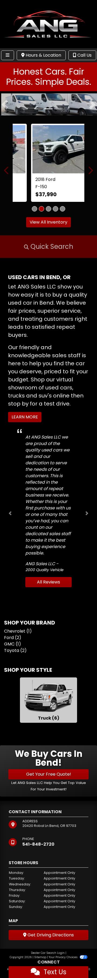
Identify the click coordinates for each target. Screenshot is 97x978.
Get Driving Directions (50, 935)
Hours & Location (43, 55)
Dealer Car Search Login (48, 953)
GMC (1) (12, 644)
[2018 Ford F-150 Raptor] (48, 148)
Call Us (84, 55)
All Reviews (48, 582)
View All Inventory (48, 222)
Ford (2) (12, 637)
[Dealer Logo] (48, 24)
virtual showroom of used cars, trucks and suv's (40, 387)
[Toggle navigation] (7, 55)
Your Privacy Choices (63, 957)
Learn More (25, 417)
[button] (4, 104)
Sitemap (40, 957)
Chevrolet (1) (18, 631)
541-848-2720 (38, 844)
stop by (18, 403)
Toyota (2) (15, 650)
